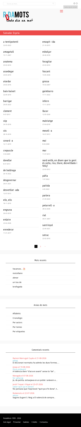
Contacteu (44, 422)
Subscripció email (70, 7)
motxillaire (17, 273)
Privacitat (17, 422)
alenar (15, 277)
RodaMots (7, 418)
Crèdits (34, 422)
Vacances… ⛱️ (19, 268)
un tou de (17, 282)
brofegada (17, 286)
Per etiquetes (19, 331)
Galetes (26, 422)
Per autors (17, 322)
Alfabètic (17, 313)
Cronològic (17, 318)
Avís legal (7, 422)
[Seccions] (61, 10)
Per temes (17, 327)
